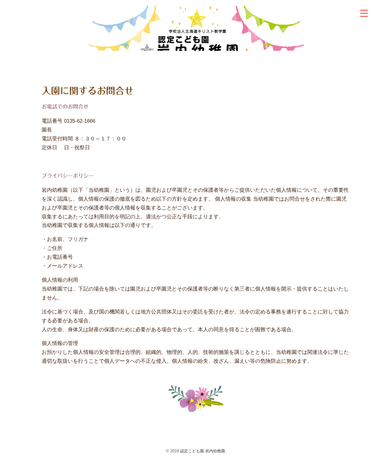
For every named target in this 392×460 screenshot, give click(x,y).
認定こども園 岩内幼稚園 (202, 451)
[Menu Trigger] (364, 13)
